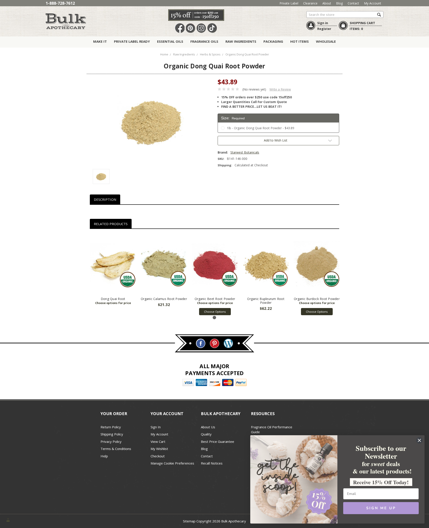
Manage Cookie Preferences (172, 463)
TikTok (212, 28)
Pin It (190, 28)
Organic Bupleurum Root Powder (265, 301)
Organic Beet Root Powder (215, 299)
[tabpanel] (113, 271)
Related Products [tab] (111, 224)
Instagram (201, 28)
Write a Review (280, 89)
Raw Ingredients (240, 41)
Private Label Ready (132, 41)
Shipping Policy (112, 434)
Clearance (310, 3)
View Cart (158, 441)
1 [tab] (214, 317)
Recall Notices (212, 463)
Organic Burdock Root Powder (317, 299)
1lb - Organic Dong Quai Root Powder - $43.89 (260, 128)
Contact (353, 3)
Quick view (113, 264)
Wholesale (326, 41)
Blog (339, 3)
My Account (372, 3)
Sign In (156, 427)
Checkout (158, 456)
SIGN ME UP (381, 508)
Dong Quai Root (113, 299)
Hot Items (299, 41)
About (326, 3)
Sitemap (189, 521)
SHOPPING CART (362, 23)
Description (105, 199)
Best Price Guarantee (217, 441)
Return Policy (111, 427)
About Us (208, 427)
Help (104, 456)
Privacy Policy (111, 441)
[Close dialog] (419, 440)
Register (324, 29)
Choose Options (215, 312)
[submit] (379, 14)
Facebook (180, 28)
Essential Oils (170, 41)
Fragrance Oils (204, 41)
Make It (100, 41)
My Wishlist (159, 448)
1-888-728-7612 (60, 3)
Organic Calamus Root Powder (164, 299)
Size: (233, 118)
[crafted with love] (8, 519)
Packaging (273, 41)
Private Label (289, 3)
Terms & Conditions (116, 448)
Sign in (322, 23)
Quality (206, 434)
